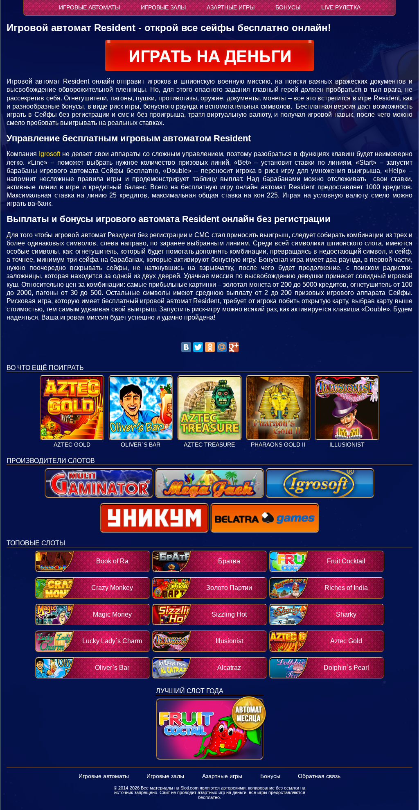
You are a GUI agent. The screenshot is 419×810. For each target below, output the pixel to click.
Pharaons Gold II (278, 445)
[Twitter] (198, 347)
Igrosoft (49, 153)
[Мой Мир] (222, 347)
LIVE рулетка (340, 7)
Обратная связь (319, 776)
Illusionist (347, 445)
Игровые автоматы (89, 7)
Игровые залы (163, 7)
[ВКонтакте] (186, 347)
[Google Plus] (234, 347)
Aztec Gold (72, 445)
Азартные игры (231, 7)
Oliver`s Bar (140, 445)
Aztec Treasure (209, 445)
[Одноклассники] (210, 347)
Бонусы (287, 7)
